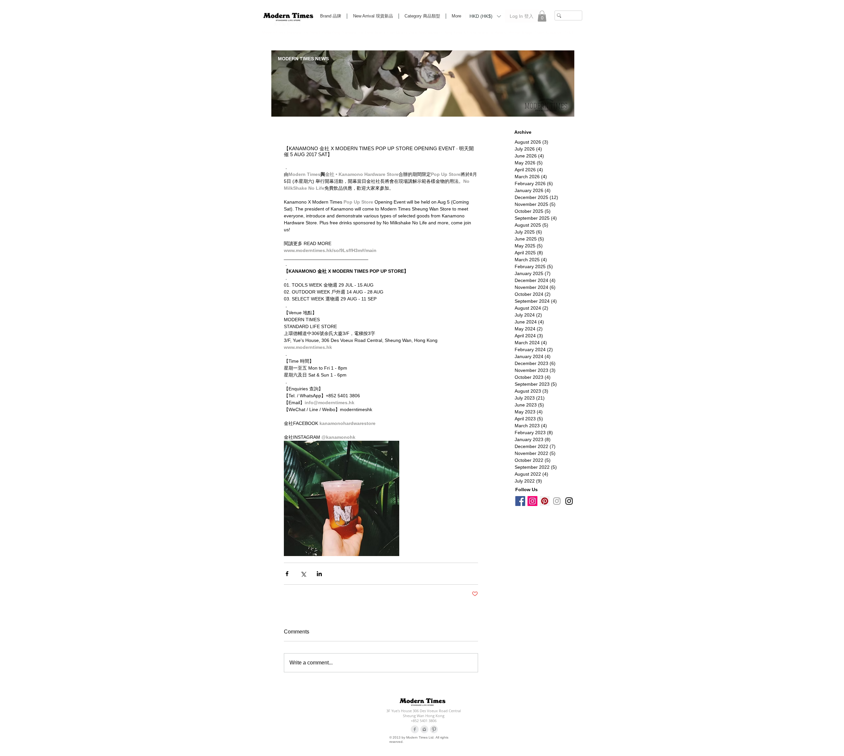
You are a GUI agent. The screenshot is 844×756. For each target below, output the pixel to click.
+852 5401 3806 (424, 720)
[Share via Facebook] (287, 574)
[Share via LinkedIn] (319, 574)
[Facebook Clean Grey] (415, 729)
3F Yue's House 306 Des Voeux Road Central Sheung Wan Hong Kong (423, 713)
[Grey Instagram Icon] (557, 501)
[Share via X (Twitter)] (303, 574)
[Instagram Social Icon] (532, 501)
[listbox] (485, 16)
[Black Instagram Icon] (569, 501)
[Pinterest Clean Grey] (434, 729)
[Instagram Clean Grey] (424, 729)
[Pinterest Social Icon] (545, 501)
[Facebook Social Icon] (520, 501)
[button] (485, 15)
